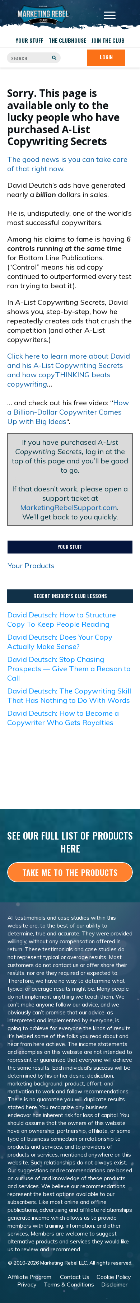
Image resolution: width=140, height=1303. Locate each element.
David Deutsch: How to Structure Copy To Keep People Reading (61, 619)
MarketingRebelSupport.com (68, 507)
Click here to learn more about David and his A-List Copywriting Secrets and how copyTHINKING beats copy (68, 369)
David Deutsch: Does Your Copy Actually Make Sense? (59, 641)
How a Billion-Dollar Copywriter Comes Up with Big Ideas (68, 412)
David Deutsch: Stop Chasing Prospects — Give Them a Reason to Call (69, 668)
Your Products (31, 565)
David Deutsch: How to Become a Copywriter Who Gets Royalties (63, 718)
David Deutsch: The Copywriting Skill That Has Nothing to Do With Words (69, 695)
